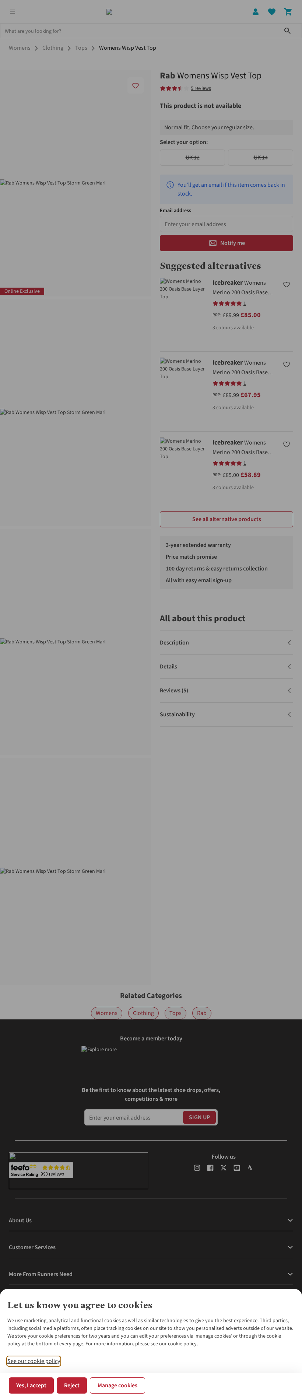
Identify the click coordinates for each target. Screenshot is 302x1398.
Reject (72, 1385)
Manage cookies (117, 1385)
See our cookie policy (33, 1361)
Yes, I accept (31, 1385)
